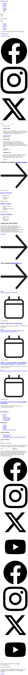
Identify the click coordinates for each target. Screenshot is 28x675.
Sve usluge (5, 148)
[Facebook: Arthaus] (14, 64)
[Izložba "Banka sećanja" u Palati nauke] (9, 292)
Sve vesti (5, 159)
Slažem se (3, 673)
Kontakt (4, 9)
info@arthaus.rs (5, 33)
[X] (15, 534)
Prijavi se (15, 448)
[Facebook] (15, 481)
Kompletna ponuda (7, 135)
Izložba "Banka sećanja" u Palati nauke (11, 323)
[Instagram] (15, 509)
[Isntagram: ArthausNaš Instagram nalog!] (14, 95)
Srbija (2, 291)
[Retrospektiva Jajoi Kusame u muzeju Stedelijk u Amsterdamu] (14, 371)
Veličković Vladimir (6, 203)
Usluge (4, 4)
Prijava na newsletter (5, 439)
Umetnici (5, 5)
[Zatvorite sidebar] (2, 21)
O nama (4, 8)
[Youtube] (15, 558)
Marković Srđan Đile (6, 193)
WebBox (18, 663)
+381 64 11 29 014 (5, 36)
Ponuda (4, 3)
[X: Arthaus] (14, 122)
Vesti (4, 6)
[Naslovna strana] (4, 1)
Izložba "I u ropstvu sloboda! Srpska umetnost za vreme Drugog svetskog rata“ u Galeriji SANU (14, 363)
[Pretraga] (4, 11)
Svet (1, 369)
